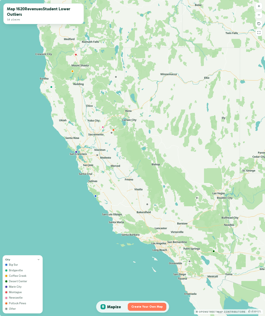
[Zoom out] (258, 14)
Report (256, 311)
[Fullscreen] (258, 32)
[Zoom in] (258, 6)
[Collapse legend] (38, 259)
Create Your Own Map (147, 306)
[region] (132, 158)
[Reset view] (258, 23)
